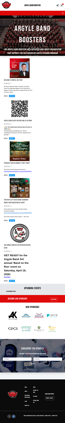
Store (26, 401)
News (34, 387)
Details (6, 96)
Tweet (12, 96)
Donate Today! (49, 398)
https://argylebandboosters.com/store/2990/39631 (18, 171)
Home (26, 387)
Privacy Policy (48, 415)
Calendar (35, 396)
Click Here (53, 299)
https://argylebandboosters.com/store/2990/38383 (18, 213)
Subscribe (33, 364)
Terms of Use (54, 415)
